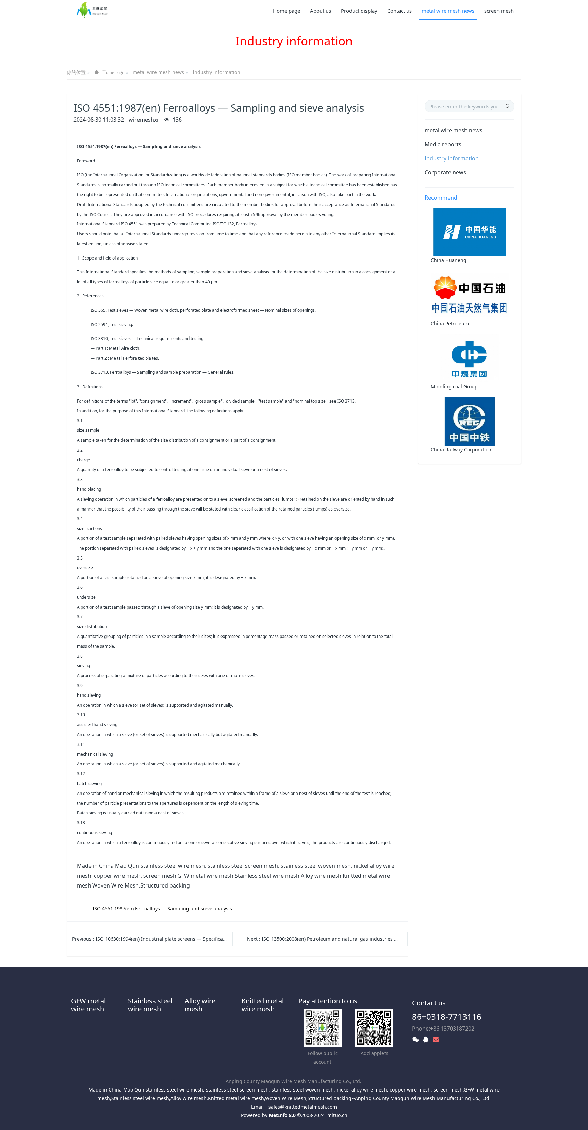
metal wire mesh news (158, 72)
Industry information (216, 72)
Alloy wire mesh (200, 1005)
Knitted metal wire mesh (263, 1005)
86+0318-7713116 (446, 1016)
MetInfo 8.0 (282, 1115)
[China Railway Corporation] (470, 421)
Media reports (443, 144)
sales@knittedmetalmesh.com (302, 1106)
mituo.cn (337, 1115)
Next (327, 939)
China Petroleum (450, 323)
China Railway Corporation (461, 449)
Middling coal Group (454, 386)
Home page (286, 10)
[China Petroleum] (470, 295)
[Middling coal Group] (470, 358)
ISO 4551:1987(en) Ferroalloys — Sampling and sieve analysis (162, 908)
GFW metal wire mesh (88, 1005)
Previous (152, 939)
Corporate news (445, 172)
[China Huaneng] (470, 232)
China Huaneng (449, 260)
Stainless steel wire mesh (150, 1005)
